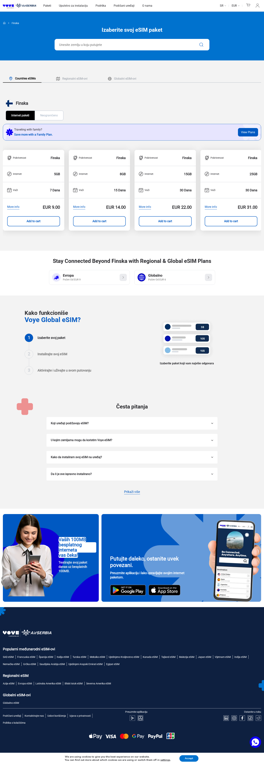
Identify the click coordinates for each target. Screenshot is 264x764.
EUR (234, 5)
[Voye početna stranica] (19, 6)
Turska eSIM (79, 657)
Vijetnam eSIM (223, 657)
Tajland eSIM (168, 657)
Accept (189, 758)
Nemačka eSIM (11, 664)
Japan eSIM (204, 657)
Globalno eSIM (11, 702)
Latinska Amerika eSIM (48, 683)
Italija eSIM (63, 657)
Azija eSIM (8, 683)
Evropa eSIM (25, 683)
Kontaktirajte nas (34, 715)
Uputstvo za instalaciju (73, 5)
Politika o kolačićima (14, 722)
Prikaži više (132, 492)
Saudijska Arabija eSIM (52, 664)
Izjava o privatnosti (80, 715)
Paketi (47, 5)
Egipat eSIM (112, 664)
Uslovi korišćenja (56, 715)
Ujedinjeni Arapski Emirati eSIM (85, 664)
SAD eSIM (8, 657)
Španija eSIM (46, 657)
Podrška (101, 5)
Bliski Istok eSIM (74, 683)
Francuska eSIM (26, 657)
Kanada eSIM (150, 657)
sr (221, 5)
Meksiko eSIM (97, 657)
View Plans (248, 132)
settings (165, 760)
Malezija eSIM (186, 657)
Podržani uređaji (124, 5)
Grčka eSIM (29, 664)
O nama (147, 5)
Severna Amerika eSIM (98, 683)
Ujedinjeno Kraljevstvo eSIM (124, 657)
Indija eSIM (240, 657)
